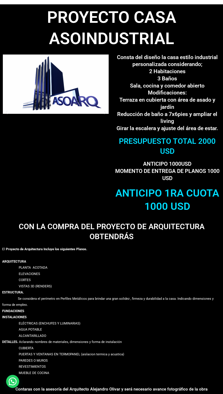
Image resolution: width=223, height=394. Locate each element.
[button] (6, 112)
